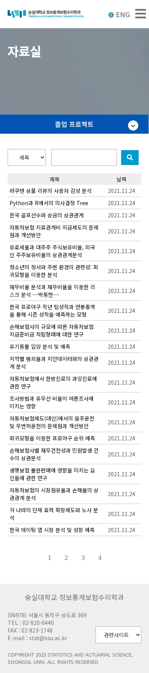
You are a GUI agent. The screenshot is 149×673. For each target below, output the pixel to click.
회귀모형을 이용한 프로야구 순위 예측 (52, 438)
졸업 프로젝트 (74, 124)
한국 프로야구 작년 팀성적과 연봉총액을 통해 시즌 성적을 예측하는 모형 (52, 310)
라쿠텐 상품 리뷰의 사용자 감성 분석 (51, 190)
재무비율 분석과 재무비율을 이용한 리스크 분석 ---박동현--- (52, 290)
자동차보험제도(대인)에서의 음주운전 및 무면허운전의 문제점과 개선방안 (52, 422)
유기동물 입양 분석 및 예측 (40, 346)
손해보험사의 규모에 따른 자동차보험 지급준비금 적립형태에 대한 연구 (52, 330)
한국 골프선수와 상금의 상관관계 (47, 215)
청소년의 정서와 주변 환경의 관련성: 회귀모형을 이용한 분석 (54, 270)
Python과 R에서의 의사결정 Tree (49, 203)
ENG (123, 14)
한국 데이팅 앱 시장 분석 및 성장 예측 (52, 530)
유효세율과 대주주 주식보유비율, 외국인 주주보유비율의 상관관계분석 (52, 251)
